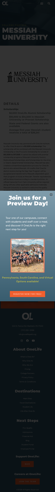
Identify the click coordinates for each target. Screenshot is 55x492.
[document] (27, 246)
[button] (51, 195)
